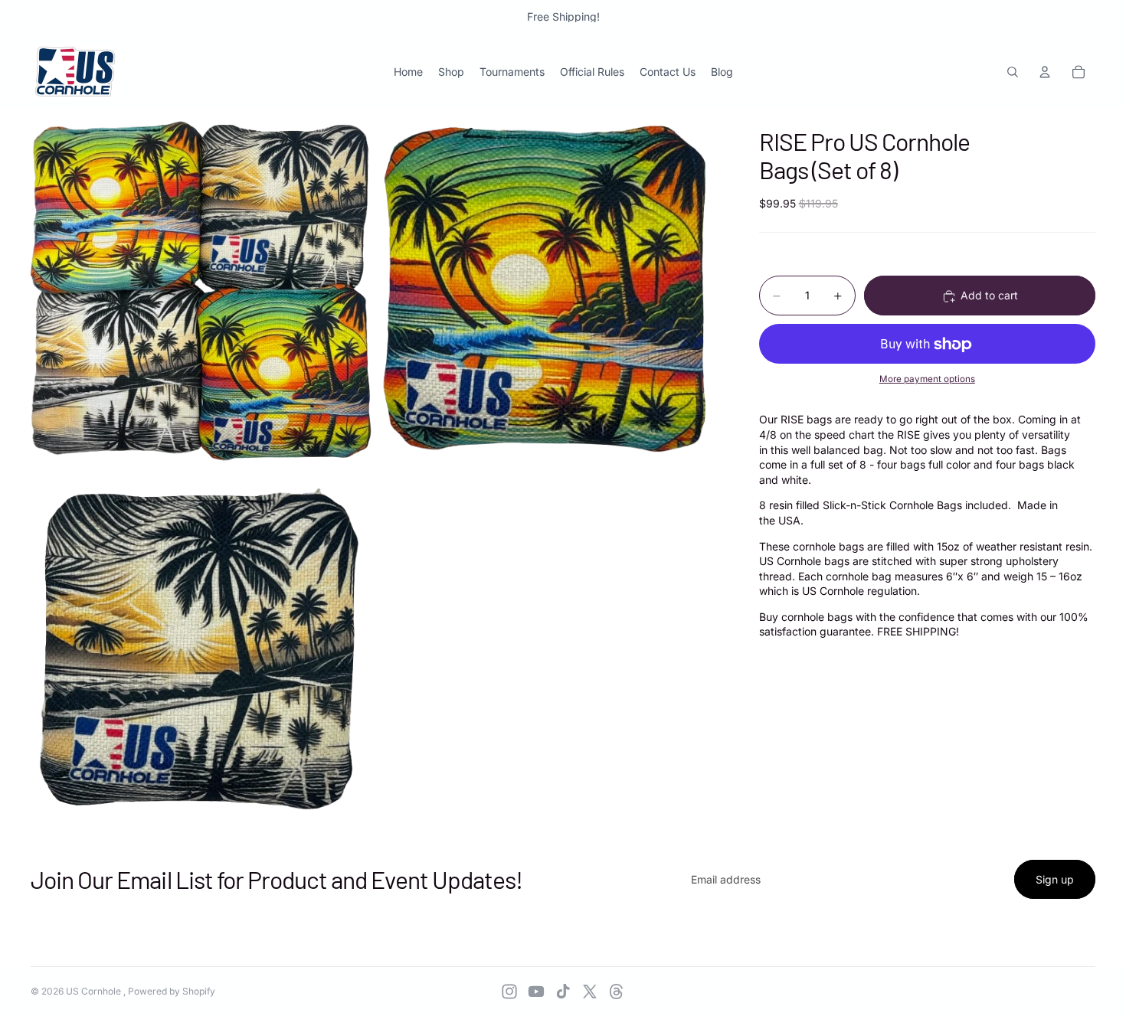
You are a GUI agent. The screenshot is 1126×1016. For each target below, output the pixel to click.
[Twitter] (590, 991)
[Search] (1012, 72)
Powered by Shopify (171, 991)
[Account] (1045, 72)
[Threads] (616, 991)
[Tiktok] (563, 991)
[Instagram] (509, 991)
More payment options (927, 379)
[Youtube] (536, 991)
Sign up (1055, 879)
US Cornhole (94, 991)
